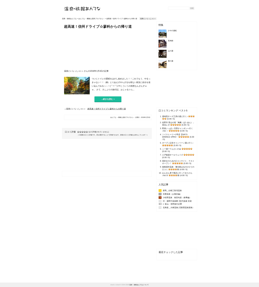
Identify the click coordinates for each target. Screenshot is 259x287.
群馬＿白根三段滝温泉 (172, 190)
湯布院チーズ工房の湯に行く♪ (175, 116)
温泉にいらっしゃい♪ (148, 19)
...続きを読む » (108, 99)
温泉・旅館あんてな (69, 19)
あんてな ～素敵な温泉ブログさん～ (91, 19)
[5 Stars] (87, 132)
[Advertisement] (108, 49)
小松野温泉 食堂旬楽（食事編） (177, 197)
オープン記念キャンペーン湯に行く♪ (177, 143)
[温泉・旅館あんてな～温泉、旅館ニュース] (82, 6)
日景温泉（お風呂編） (172, 194)
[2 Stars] (80, 132)
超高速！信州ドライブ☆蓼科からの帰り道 (106, 109)
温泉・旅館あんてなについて (139, 285)
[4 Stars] (85, 132)
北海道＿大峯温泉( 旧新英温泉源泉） (178, 207)
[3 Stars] (82, 132)
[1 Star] (78, 132)
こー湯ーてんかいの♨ (171, 149)
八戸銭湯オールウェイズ (172, 155)
